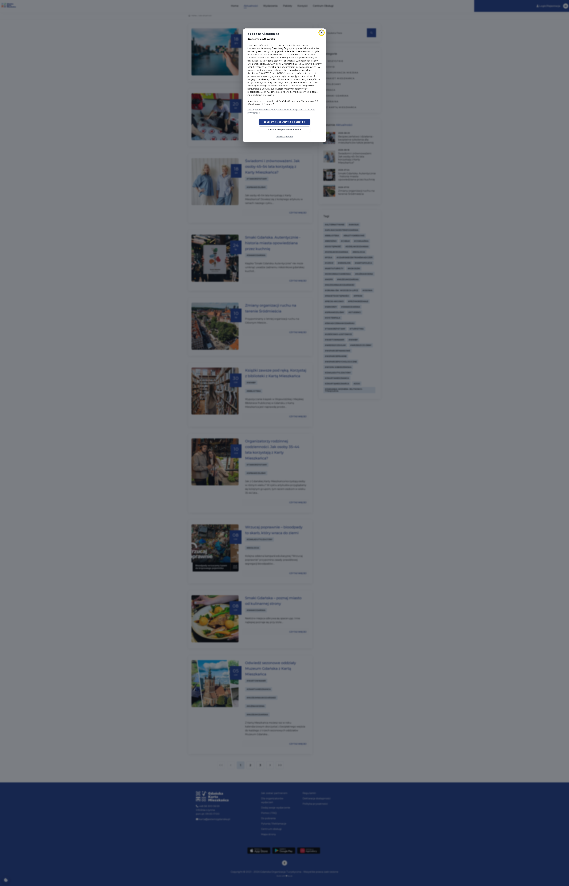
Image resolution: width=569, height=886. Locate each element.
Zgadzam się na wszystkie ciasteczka (284, 121)
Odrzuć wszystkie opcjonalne (284, 129)
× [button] (321, 33)
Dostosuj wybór (284, 136)
